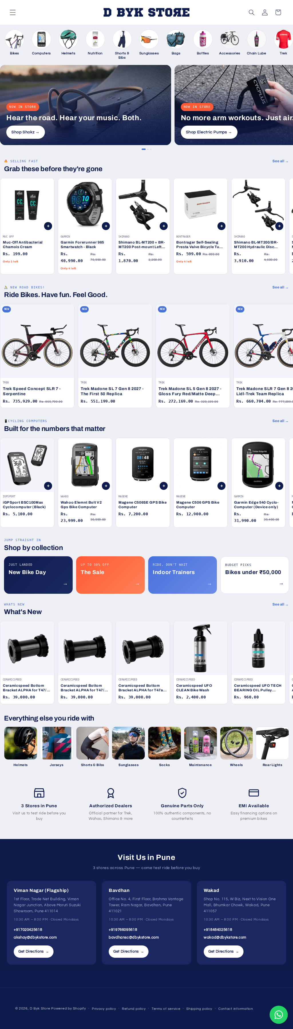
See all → (280, 161)
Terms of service (166, 1008)
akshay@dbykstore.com (35, 937)
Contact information (235, 1008)
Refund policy (134, 1008)
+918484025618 (218, 930)
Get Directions (33, 951)
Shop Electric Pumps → (209, 132)
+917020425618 (28, 930)
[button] (12, 12)
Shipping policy (199, 1008)
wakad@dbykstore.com (225, 937)
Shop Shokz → (25, 132)
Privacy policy (104, 1008)
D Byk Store (40, 1008)
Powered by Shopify (68, 1008)
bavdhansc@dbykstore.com (134, 937)
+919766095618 (123, 930)
